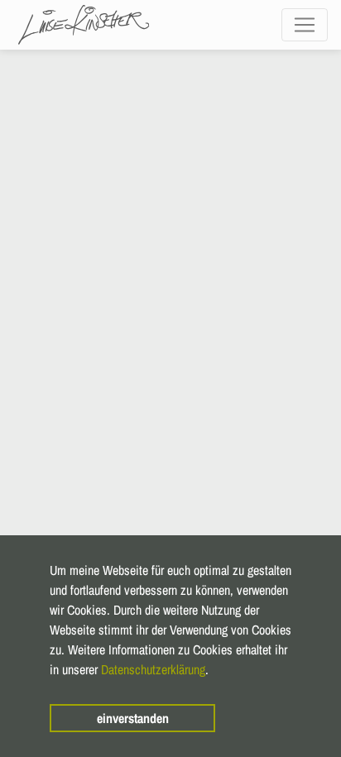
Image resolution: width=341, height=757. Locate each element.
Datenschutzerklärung (153, 669)
